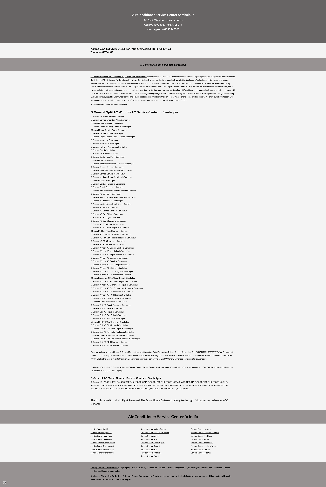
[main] (163, 22)
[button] (4, 482)
